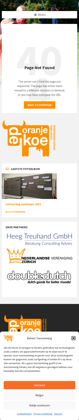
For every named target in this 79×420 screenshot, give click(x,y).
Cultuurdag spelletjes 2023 (23, 204)
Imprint (58, 413)
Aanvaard (39, 385)
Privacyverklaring (43, 413)
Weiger (39, 395)
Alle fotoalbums (15, 211)
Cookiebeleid (24, 413)
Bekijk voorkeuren (39, 405)
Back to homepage (39, 105)
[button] (73, 338)
